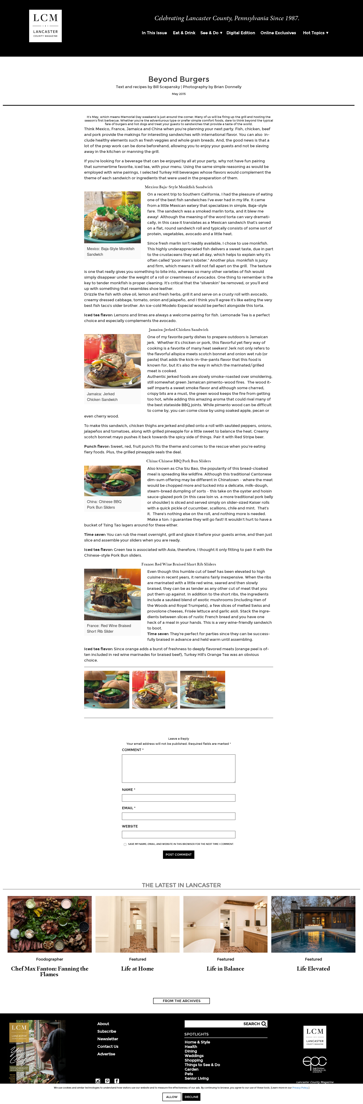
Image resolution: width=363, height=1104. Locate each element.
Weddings (194, 1055)
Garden (192, 1069)
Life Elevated (313, 968)
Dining (191, 1051)
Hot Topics (314, 32)
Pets (189, 1074)
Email (129, 808)
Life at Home (137, 968)
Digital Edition (240, 32)
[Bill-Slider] (106, 690)
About (103, 1024)
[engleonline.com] (314, 1073)
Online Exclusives (278, 32)
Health (191, 1046)
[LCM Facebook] (116, 1082)
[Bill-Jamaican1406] (154, 690)
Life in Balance (225, 968)
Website (130, 826)
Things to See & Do (202, 1064)
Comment (133, 750)
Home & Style (197, 1042)
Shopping (194, 1060)
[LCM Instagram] (97, 1082)
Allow (172, 1097)
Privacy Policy (300, 1087)
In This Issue (154, 32)
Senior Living (197, 1078)
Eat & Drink (184, 32)
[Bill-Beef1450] (202, 690)
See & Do (209, 32)
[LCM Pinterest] (107, 1082)
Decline (191, 1097)
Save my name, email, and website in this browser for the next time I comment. (181, 844)
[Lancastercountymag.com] (314, 1047)
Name (128, 789)
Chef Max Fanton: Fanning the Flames (49, 971)
